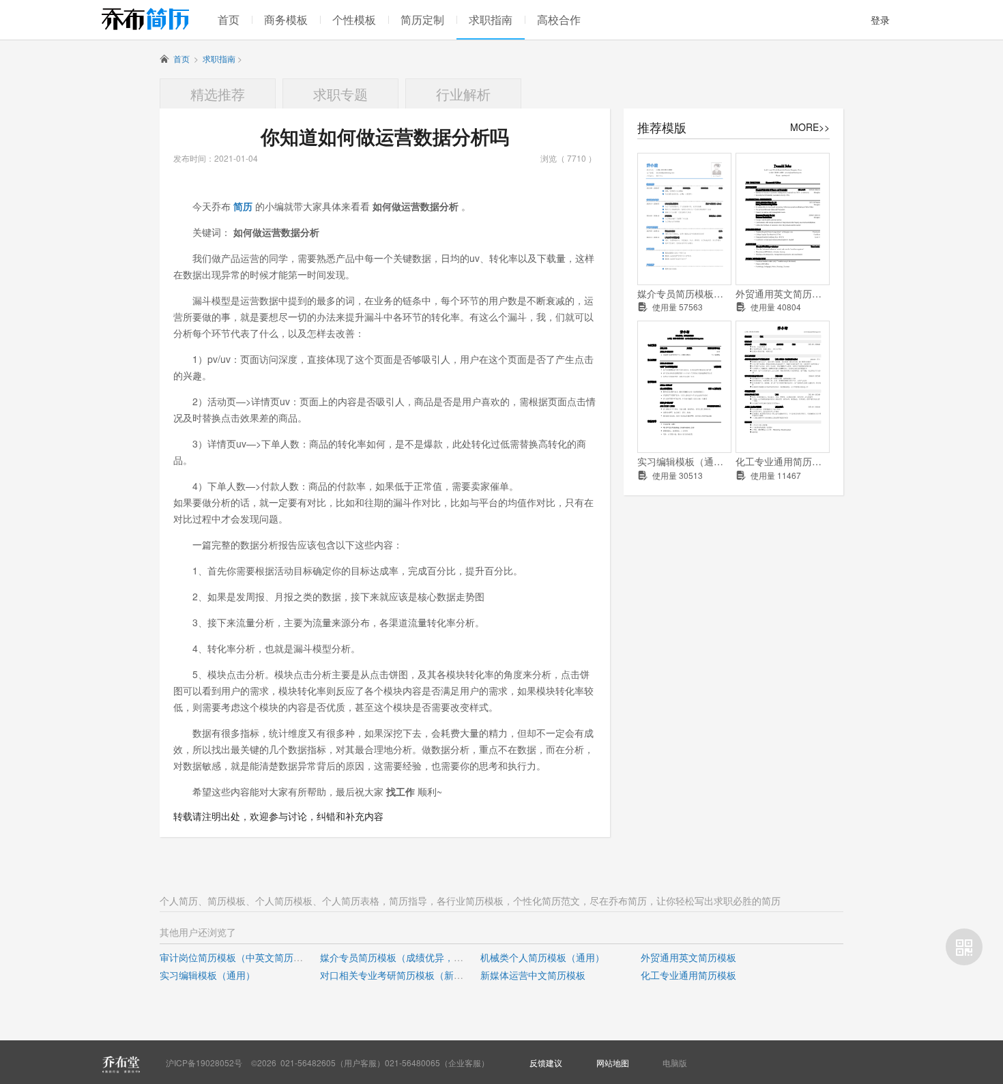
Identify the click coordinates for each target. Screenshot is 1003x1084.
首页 (228, 19)
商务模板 (286, 19)
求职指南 (490, 19)
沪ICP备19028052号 (204, 1062)
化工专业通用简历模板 (783, 461)
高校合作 (559, 19)
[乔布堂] (121, 1064)
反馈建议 (545, 1062)
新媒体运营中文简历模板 (532, 975)
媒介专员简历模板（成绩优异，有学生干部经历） (684, 293)
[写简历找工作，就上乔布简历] (145, 19)
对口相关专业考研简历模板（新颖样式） (406, 975)
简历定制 (422, 19)
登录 (880, 20)
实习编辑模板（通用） (684, 461)
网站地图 (612, 1062)
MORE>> (810, 127)
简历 (242, 206)
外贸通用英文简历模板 (783, 293)
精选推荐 (217, 94)
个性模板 (354, 19)
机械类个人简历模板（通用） (542, 957)
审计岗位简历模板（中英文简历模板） (241, 957)
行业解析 (463, 94)
